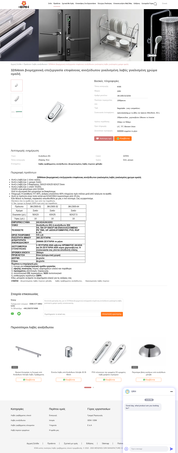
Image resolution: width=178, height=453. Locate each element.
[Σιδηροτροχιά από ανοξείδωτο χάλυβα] (28, 351)
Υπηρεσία (53, 425)
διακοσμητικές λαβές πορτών (97, 281)
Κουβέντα (124, 138)
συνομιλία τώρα (147, 3)
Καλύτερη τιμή (105, 138)
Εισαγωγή (53, 415)
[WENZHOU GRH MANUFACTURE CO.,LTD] (23, 4)
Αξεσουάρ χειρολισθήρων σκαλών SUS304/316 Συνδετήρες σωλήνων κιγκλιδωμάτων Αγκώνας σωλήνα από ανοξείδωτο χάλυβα (148, 373)
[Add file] (126, 449)
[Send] (171, 449)
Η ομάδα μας (54, 430)
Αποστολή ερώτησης (112, 314)
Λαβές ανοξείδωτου (18, 420)
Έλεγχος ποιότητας (105, 3)
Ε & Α (89, 425)
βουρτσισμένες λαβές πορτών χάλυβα (36, 281)
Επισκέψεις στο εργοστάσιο (86, 3)
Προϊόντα (56, 3)
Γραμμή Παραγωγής (95, 415)
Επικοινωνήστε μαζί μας (122, 3)
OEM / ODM (92, 420)
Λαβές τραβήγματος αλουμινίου (22, 425)
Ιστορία (52, 420)
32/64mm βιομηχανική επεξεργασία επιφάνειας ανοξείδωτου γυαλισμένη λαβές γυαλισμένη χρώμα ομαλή (88, 64)
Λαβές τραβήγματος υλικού (21, 415)
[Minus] (171, 391)
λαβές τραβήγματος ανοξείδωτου (68, 281)
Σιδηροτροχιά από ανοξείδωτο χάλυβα (28, 372)
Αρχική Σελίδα (33, 443)
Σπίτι (50, 3)
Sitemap (105, 443)
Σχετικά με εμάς (68, 3)
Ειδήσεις (137, 3)
